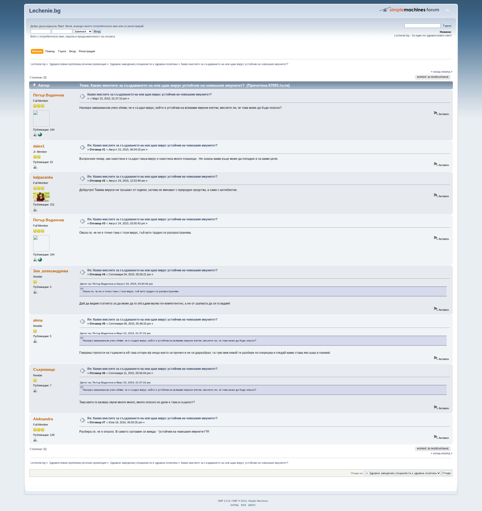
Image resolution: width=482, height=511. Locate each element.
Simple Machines (258, 500)
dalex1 (38, 146)
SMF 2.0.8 (224, 500)
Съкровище (44, 369)
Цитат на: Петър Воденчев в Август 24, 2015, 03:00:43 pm (116, 283)
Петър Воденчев (48, 95)
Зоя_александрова (50, 271)
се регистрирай (133, 26)
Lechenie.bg (45, 11)
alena (37, 320)
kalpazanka (43, 177)
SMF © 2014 (239, 500)
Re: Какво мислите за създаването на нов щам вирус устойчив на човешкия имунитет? (152, 145)
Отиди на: (357, 473)
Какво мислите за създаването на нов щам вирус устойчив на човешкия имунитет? (149, 94)
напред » (446, 71)
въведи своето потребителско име (96, 26)
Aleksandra (43, 419)
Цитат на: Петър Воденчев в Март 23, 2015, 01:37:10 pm (115, 333)
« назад (435, 71)
